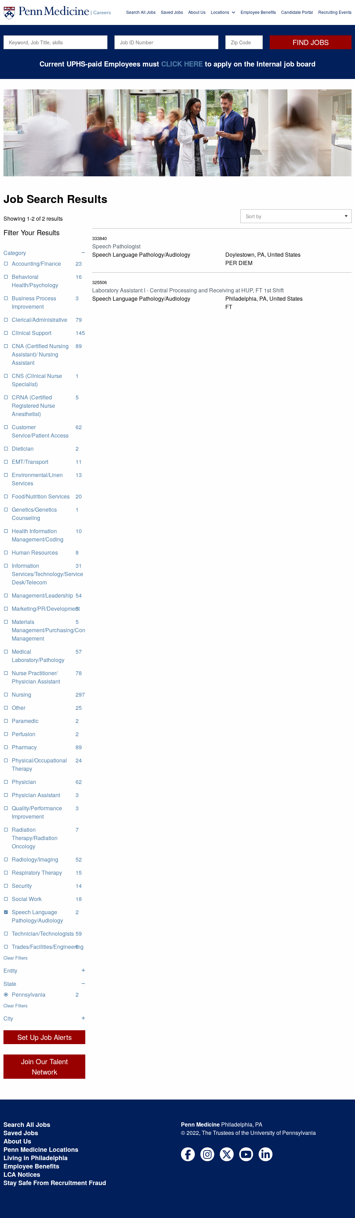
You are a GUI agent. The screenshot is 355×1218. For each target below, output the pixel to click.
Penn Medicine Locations (40, 1149)
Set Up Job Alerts (44, 1037)
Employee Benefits (258, 12)
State (9, 984)
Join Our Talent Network (44, 1066)
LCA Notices (21, 1174)
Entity (10, 970)
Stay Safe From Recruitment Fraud (54, 1182)
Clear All (11, 239)
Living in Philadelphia (35, 1157)
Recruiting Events (335, 12)
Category (14, 253)
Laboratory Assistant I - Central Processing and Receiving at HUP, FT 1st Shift (188, 290)
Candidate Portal (297, 12)
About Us (197, 12)
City (8, 1018)
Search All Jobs (141, 12)
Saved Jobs (172, 12)
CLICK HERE (182, 64)
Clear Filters (15, 957)
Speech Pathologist (116, 246)
